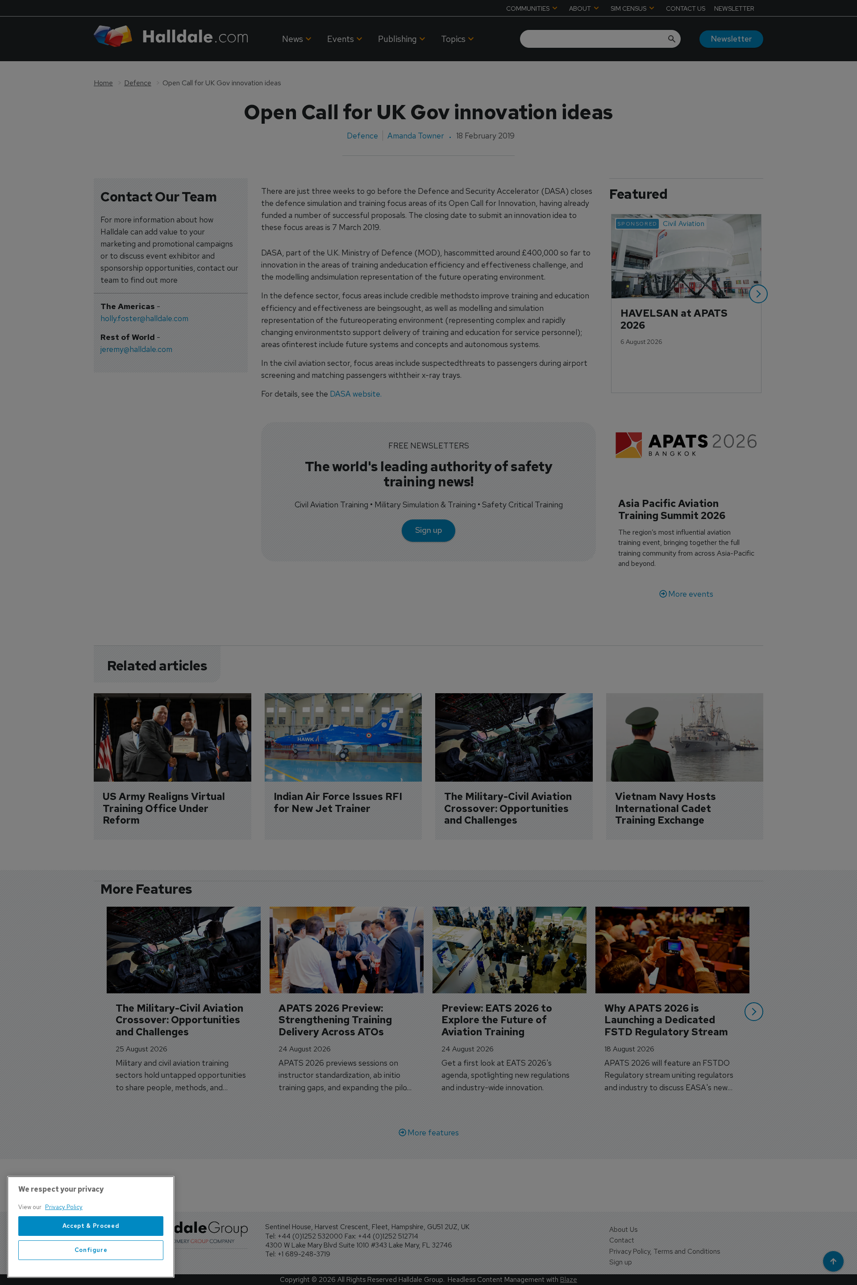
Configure (91, 1250)
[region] (91, 1227)
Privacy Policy (64, 1207)
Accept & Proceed (91, 1226)
